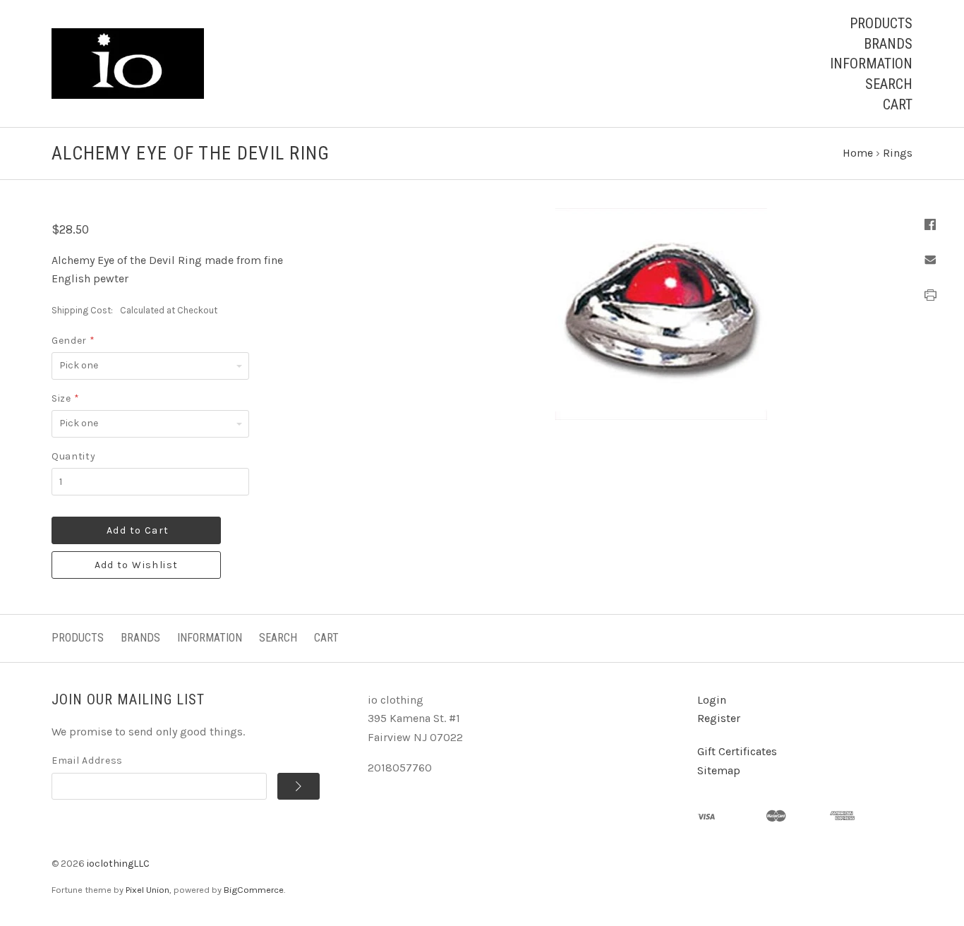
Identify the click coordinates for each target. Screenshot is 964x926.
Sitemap (718, 770)
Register (718, 718)
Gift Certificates (737, 751)
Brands (888, 43)
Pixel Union (147, 889)
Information (871, 63)
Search (888, 84)
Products (881, 23)
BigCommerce (254, 889)
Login (711, 699)
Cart (897, 104)
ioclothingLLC (118, 864)
